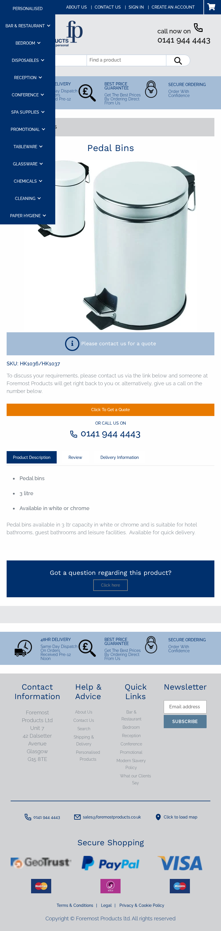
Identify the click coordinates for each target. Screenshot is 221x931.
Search (83, 728)
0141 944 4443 (183, 40)
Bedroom (131, 727)
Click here (110, 585)
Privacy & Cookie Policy (141, 905)
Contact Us (83, 720)
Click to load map (180, 817)
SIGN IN (139, 7)
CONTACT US (110, 7)
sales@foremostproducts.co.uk (112, 817)
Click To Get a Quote (110, 409)
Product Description (31, 457)
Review (75, 457)
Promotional (131, 752)
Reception (131, 735)
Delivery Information (119, 457)
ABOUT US (79, 7)
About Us (83, 712)
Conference (131, 744)
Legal (108, 905)
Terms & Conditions (77, 905)
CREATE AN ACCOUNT (173, 7)
